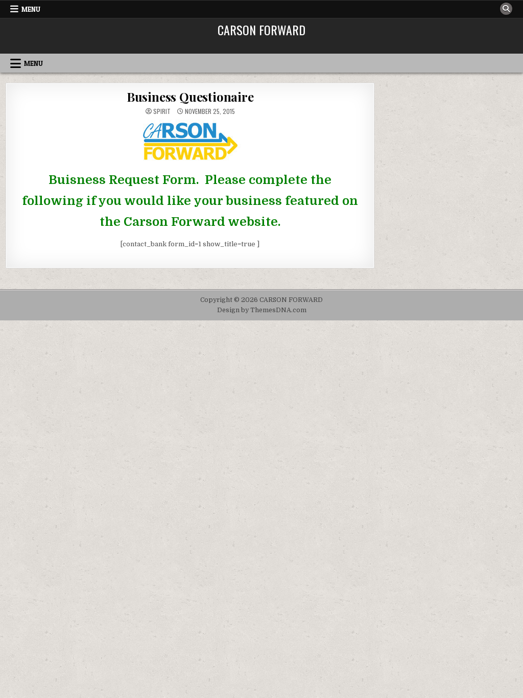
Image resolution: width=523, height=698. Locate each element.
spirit (162, 111)
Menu (30, 9)
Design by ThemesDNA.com (261, 310)
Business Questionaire (190, 96)
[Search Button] (506, 9)
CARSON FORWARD (261, 29)
